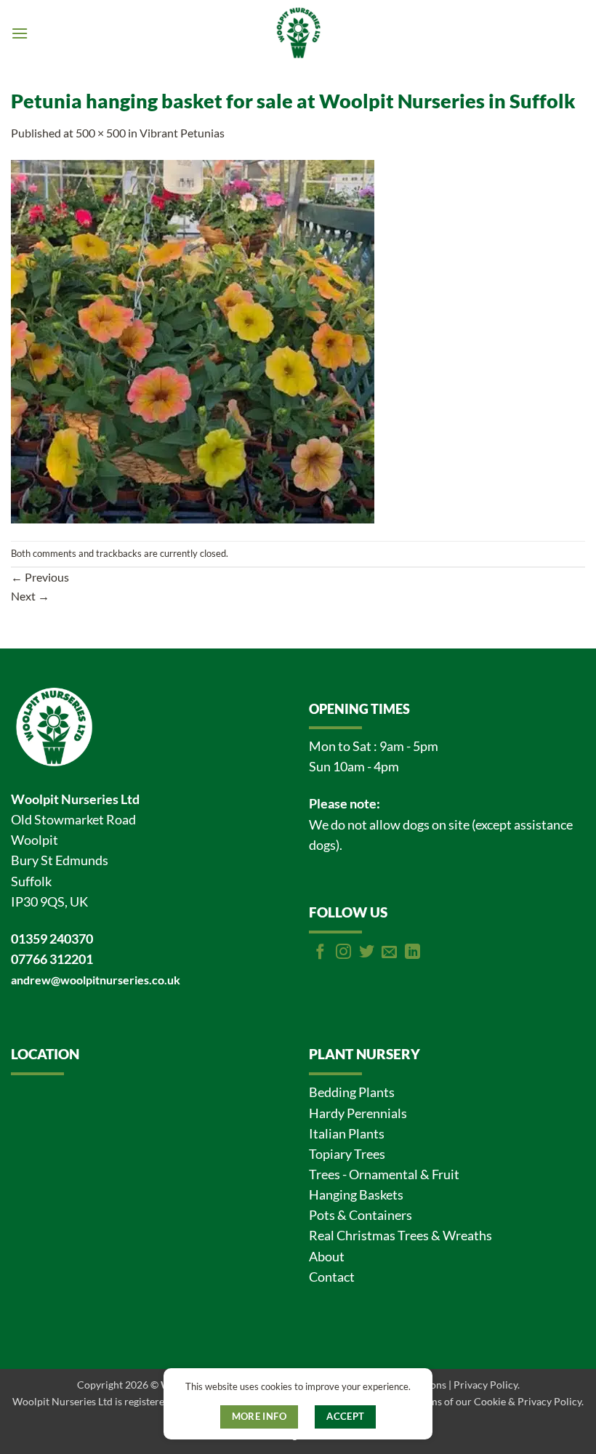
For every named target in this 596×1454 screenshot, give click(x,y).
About (327, 1256)
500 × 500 (101, 133)
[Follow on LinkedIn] (412, 952)
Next (30, 596)
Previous (40, 577)
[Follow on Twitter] (366, 952)
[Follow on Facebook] (320, 952)
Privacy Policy (486, 1384)
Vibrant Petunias (182, 133)
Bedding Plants (352, 1092)
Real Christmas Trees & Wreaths (400, 1235)
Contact (332, 1277)
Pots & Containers (360, 1215)
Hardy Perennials (358, 1113)
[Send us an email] (389, 952)
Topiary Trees (347, 1154)
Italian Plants (346, 1133)
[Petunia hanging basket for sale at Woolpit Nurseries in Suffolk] (192, 340)
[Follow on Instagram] (343, 952)
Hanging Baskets (356, 1194)
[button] (19, 33)
